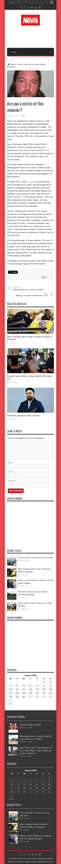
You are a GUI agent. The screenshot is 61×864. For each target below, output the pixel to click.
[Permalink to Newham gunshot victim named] (30, 412)
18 (17, 693)
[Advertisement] (32, 36)
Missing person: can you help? (28, 288)
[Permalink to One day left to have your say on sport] (11, 565)
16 (50, 689)
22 (44, 693)
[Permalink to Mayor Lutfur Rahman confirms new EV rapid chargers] (11, 587)
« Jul (9, 704)
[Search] (51, 2)
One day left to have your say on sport (35, 557)
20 (30, 693)
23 (50, 693)
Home (12, 64)
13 (30, 689)
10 (10, 689)
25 (17, 697)
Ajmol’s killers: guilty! (30, 724)
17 (10, 693)
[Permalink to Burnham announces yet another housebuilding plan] (11, 599)
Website (11, 480)
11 (17, 689)
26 (24, 697)
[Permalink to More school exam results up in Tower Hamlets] (11, 610)
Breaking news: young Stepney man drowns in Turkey (35, 737)
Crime (20, 64)
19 (24, 693)
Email (10, 471)
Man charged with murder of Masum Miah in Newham (34, 825)
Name (10, 462)
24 (10, 697)
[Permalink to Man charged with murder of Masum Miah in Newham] (30, 333)
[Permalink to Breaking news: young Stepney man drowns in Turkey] (13, 743)
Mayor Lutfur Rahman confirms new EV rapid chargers (35, 837)
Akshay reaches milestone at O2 (32, 294)
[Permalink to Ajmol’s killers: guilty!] (13, 732)
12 (24, 689)
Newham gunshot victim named (23, 415)
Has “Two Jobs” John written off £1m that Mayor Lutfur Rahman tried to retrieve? (36, 750)
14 (37, 689)
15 (44, 689)
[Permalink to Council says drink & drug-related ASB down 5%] (30, 372)
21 (37, 693)
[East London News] (30, 23)
